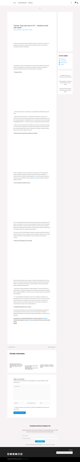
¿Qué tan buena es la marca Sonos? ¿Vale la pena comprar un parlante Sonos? (65, 90)
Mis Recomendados (22, 2)
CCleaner (36, 176)
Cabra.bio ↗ (30, 2)
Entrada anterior (11, 347)
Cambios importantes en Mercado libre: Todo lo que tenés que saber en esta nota (16, 365)
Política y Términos (24, 458)
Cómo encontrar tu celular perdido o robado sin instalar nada (47, 366)
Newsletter (31, 320)
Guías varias (24, 29)
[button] (16, 2)
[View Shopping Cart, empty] (74, 2)
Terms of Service (50, 444)
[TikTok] (13, 454)
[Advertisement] (32, 56)
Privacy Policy (44, 444)
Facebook (45, 318)
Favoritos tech (63, 62)
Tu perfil (62, 64)
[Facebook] (16, 454)
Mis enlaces (62, 59)
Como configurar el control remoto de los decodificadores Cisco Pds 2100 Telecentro (31, 367)
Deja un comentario (17, 29)
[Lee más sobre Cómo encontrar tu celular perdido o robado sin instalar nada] (47, 359)
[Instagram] (11, 454)
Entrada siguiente (52, 347)
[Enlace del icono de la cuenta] (77, 2)
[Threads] (19, 454)
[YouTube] (8, 454)
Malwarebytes (33, 296)
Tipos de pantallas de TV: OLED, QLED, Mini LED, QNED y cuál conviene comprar (65, 83)
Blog (15, 2)
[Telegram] (21, 454)
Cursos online (63, 60)
